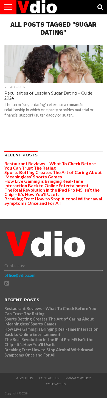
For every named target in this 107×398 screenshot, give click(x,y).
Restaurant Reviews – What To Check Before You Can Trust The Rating (50, 165)
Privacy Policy (78, 378)
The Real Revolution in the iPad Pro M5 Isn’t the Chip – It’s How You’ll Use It (52, 192)
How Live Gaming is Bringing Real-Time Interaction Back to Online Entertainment (46, 183)
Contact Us (49, 378)
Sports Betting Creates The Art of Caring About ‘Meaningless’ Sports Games (53, 174)
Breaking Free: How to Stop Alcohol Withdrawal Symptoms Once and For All (53, 201)
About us (24, 378)
